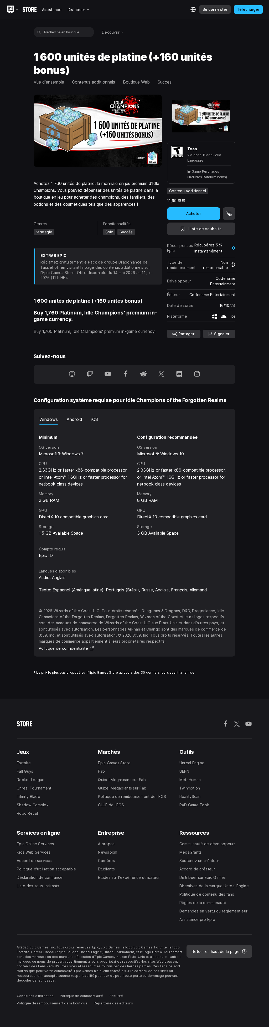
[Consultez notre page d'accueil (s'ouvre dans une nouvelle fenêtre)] (72, 374)
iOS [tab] (94, 419)
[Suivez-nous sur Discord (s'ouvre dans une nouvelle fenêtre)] (179, 374)
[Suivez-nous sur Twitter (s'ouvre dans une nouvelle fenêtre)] (161, 374)
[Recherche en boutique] (39, 32)
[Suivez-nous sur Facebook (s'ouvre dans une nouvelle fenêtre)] (125, 374)
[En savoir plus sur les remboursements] (232, 265)
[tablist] (134, 419)
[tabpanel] (134, 481)
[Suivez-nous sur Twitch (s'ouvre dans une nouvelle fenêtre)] (90, 374)
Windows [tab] (48, 419)
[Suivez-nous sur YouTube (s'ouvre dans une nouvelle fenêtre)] (107, 374)
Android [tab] (74, 419)
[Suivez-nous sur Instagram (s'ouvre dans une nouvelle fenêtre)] (197, 374)
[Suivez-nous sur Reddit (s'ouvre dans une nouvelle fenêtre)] (143, 374)
